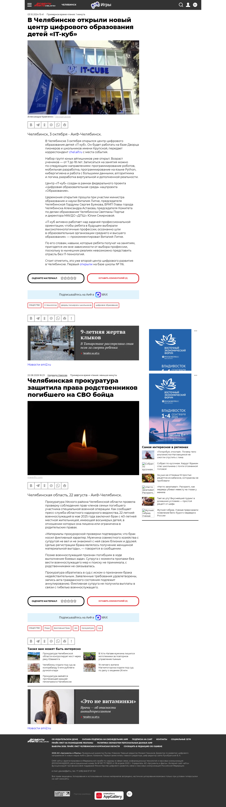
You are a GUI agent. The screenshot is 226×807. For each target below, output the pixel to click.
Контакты (161, 739)
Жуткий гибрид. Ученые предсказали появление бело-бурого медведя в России (177, 513)
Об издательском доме (65, 739)
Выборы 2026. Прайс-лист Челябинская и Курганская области (86, 746)
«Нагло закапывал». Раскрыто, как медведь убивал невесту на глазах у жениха (177, 489)
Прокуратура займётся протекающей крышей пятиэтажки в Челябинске (57, 679)
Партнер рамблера (82, 794)
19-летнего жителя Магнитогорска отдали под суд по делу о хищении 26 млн (116, 667)
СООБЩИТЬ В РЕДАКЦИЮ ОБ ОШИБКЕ (143, 746)
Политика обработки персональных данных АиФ (124, 743)
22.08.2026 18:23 (36, 375)
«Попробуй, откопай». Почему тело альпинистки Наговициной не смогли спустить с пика (176, 454)
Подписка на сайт (142, 739)
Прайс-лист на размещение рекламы (72, 743)
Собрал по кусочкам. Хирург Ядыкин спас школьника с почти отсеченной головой (177, 466)
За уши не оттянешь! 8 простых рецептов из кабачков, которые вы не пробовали (177, 478)
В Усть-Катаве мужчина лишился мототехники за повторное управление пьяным (117, 656)
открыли (86, 264)
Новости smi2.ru (39, 364)
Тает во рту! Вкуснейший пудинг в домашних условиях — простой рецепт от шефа (176, 501)
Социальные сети (181, 739)
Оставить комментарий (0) (113, 278)
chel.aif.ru (75, 152)
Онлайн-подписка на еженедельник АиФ (105, 739)
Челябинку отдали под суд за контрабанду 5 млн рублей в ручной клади (59, 667)
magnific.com (35, 477)
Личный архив (63, 116)
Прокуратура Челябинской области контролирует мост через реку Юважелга (62, 656)
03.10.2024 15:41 (36, 14)
